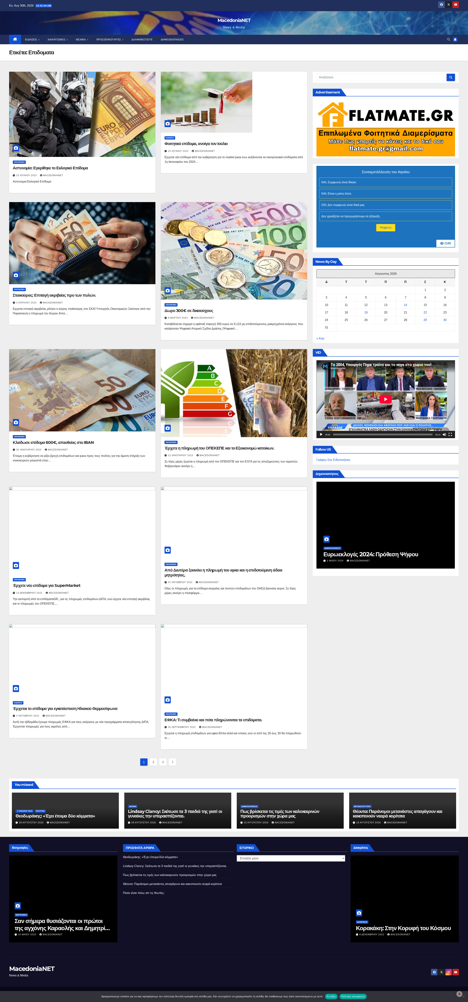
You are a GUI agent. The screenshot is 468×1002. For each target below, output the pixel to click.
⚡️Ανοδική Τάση (24, 811)
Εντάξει (331, 996)
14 (405, 305)
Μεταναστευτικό (362, 806)
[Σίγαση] (444, 434)
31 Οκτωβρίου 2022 (180, 582)
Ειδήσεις (31, 39)
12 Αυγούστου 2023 (30, 934)
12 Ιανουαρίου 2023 (181, 455)
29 (425, 320)
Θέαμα (81, 39)
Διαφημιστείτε (142, 39)
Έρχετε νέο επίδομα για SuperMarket (46, 585)
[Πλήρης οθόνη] (450, 434)
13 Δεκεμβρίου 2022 (29, 593)
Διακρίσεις (362, 915)
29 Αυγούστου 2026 (31, 822)
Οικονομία (19, 162)
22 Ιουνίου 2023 (178, 151)
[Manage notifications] (459, 994)
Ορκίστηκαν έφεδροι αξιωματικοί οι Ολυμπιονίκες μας (400, 924)
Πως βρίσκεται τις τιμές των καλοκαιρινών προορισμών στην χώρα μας (376, 551)
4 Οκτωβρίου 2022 (28, 716)
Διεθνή (132, 806)
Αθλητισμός (57, 39)
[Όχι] (463, 996)
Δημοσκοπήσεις (172, 39)
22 (425, 312)
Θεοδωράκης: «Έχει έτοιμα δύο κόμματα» (55, 816)
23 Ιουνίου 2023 (26, 175)
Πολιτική (40, 811)
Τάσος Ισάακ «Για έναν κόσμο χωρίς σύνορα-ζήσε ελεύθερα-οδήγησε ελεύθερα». (60, 928)
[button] (448, 39)
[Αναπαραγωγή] (321, 434)
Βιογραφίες (21, 915)
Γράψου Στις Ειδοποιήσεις (333, 459)
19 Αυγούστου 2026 (369, 822)
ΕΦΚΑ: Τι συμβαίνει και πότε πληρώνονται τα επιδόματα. (213, 719)
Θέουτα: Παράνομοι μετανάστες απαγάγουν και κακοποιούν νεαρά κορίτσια (397, 814)
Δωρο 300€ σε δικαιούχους (189, 310)
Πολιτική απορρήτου (353, 996)
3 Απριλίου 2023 (26, 302)
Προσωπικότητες (109, 39)
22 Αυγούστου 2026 (339, 560)
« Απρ (320, 338)
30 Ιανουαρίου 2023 (29, 449)
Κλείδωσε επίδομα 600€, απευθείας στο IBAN (53, 442)
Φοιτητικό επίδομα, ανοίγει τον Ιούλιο (196, 143)
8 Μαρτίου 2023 (178, 318)
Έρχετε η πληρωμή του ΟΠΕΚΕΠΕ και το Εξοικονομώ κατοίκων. (219, 448)
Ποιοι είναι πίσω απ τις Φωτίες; (144, 892)
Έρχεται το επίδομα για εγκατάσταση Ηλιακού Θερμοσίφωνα (65, 708)
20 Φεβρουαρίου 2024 (373, 934)
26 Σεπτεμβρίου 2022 (182, 727)
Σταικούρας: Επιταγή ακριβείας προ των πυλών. (54, 295)
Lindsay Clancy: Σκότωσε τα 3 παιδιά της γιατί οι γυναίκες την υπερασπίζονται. (175, 814)
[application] (385, 399)
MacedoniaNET (234, 20)
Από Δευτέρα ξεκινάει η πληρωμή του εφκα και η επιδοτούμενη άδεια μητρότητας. (223, 572)
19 (366, 312)
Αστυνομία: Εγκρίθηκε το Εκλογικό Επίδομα (50, 168)
